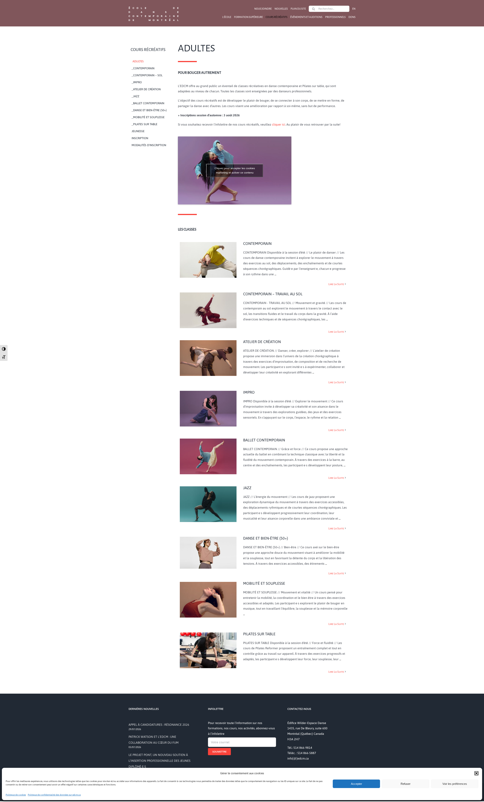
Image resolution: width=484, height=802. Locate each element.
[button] (476, 773)
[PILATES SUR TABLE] (208, 649)
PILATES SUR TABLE (259, 634)
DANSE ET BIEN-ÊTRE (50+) (265, 538)
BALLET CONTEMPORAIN (264, 440)
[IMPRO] (208, 407)
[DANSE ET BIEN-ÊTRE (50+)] (208, 552)
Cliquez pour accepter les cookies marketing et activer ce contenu (235, 170)
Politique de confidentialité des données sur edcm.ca (54, 795)
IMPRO (249, 392)
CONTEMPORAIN (257, 243)
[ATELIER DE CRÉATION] (208, 357)
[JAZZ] (208, 503)
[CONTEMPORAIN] (208, 259)
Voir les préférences (454, 783)
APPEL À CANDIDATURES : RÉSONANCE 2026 (159, 724)
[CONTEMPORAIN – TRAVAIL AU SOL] (208, 309)
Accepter (356, 783)
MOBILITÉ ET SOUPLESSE (264, 583)
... (275, 274)
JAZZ (247, 488)
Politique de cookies (16, 795)
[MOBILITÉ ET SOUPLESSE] (208, 599)
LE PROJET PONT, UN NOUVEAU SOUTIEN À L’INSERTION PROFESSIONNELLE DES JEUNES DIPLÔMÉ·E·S (159, 760)
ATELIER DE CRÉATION (262, 341)
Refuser (405, 783)
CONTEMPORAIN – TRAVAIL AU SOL (272, 294)
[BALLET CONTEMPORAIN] (208, 455)
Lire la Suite (336, 284)
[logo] (153, 6)
